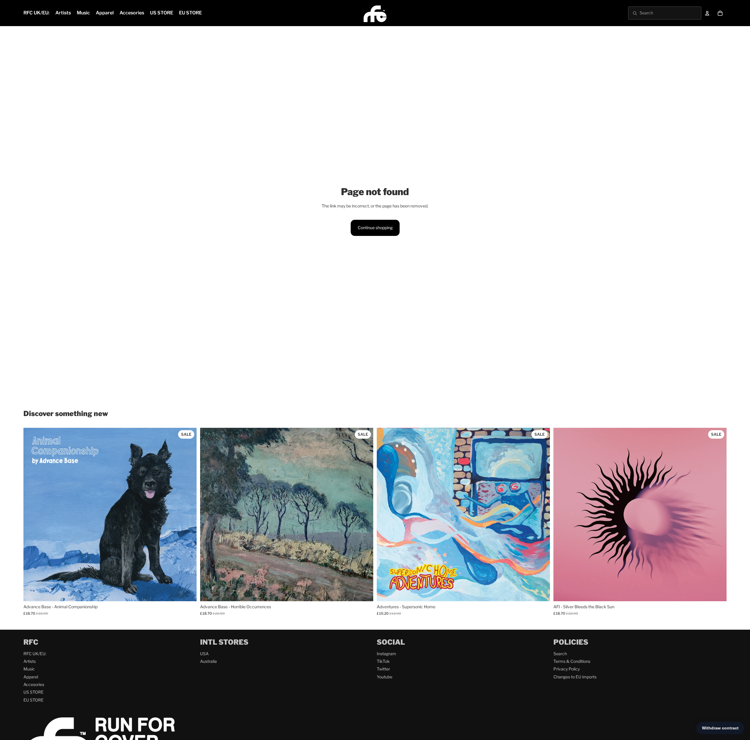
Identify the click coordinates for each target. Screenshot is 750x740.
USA (204, 653)
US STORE (33, 692)
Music (29, 668)
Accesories (33, 684)
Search (560, 653)
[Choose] (187, 592)
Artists (29, 661)
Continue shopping (375, 227)
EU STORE (33, 699)
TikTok (383, 661)
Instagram (386, 653)
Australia (208, 661)
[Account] (707, 13)
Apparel (30, 676)
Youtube (384, 676)
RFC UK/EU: (34, 653)
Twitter (383, 668)
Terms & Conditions (571, 661)
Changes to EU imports (574, 676)
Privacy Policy (566, 668)
